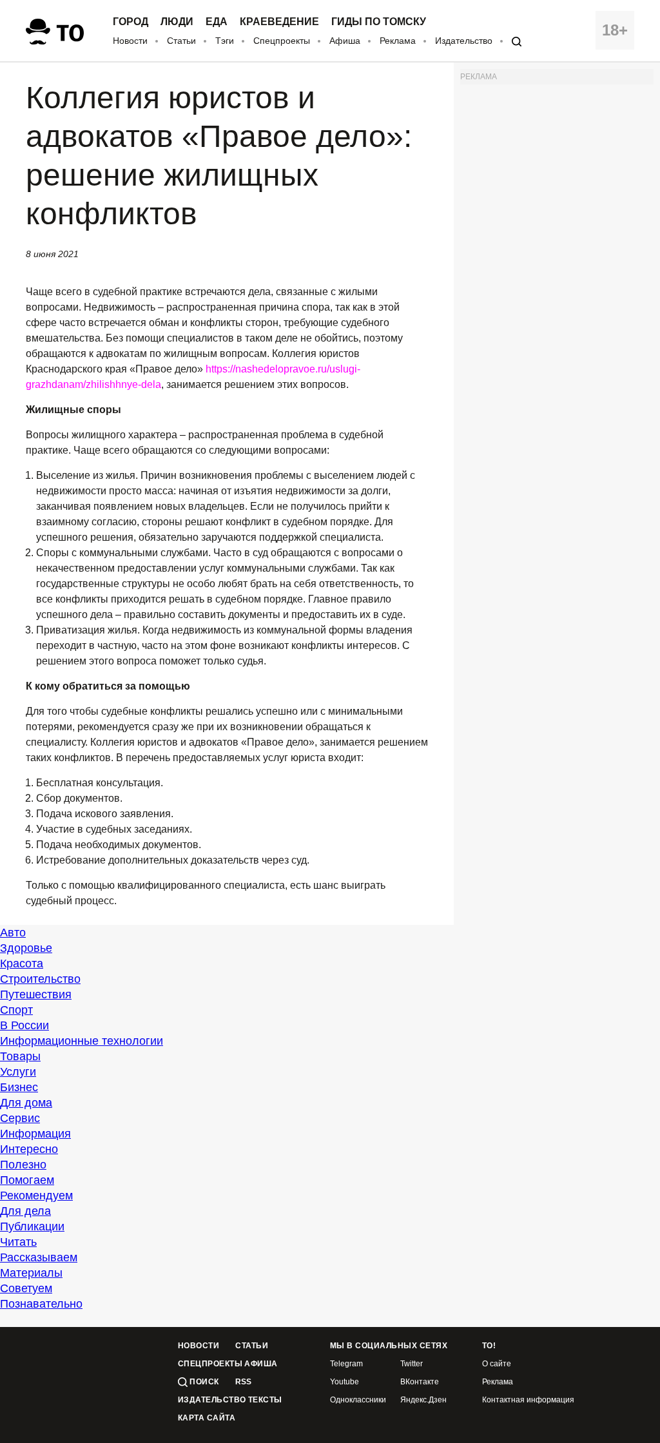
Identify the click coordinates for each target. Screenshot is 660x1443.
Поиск (203, 1381)
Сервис (20, 1118)
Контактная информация (528, 1400)
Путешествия (36, 994)
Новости (130, 40)
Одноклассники (358, 1400)
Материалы (31, 1272)
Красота (21, 963)
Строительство (40, 979)
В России (24, 1025)
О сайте (496, 1364)
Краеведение (279, 22)
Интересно (29, 1149)
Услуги (18, 1071)
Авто (13, 932)
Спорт (16, 1009)
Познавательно (41, 1303)
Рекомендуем (36, 1195)
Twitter (411, 1364)
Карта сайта (206, 1418)
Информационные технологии (81, 1040)
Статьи (181, 40)
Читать (18, 1241)
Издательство (463, 40)
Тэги (224, 40)
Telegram (346, 1364)
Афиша (344, 40)
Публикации (32, 1226)
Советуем (26, 1288)
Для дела (25, 1211)
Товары (20, 1056)
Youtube (344, 1382)
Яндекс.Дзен (423, 1400)
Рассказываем (38, 1257)
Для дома (26, 1102)
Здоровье (26, 948)
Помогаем (27, 1180)
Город (130, 22)
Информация (35, 1133)
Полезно (23, 1164)
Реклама (398, 40)
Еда (217, 22)
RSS (243, 1382)
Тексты (265, 1400)
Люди (176, 22)
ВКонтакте (419, 1382)
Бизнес (19, 1087)
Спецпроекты (281, 40)
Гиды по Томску (378, 22)
